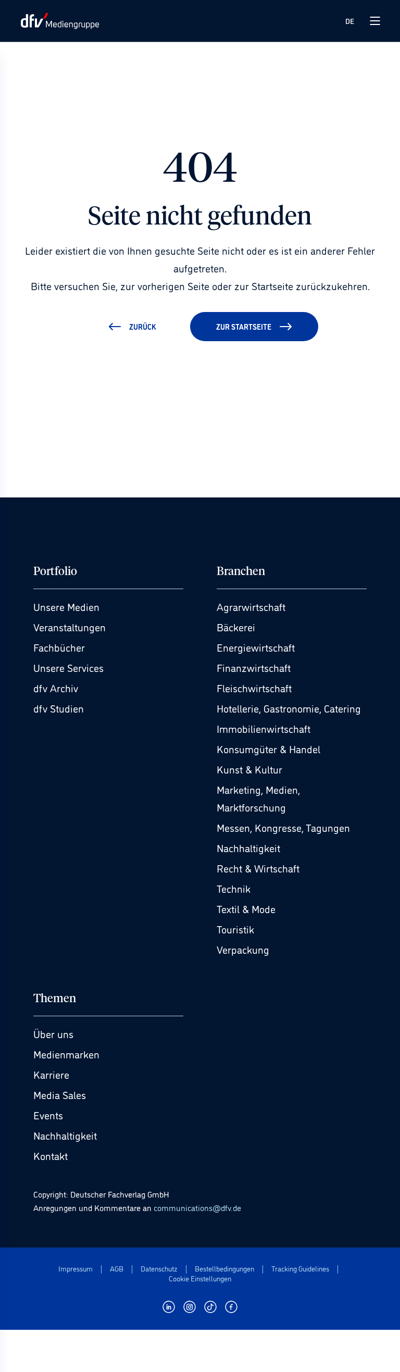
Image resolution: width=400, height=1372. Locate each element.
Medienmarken (66, 1053)
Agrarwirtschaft (251, 606)
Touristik (235, 928)
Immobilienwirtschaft (263, 728)
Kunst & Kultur (249, 769)
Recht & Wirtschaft (258, 867)
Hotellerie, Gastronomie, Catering (289, 708)
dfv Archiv (55, 687)
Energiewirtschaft (256, 647)
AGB (116, 1268)
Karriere (51, 1074)
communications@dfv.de (197, 1207)
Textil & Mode (246, 908)
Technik (234, 888)
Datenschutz (159, 1268)
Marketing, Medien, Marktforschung (258, 798)
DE (349, 21)
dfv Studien (58, 708)
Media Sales (59, 1094)
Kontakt (50, 1155)
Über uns (53, 1033)
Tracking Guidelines (300, 1268)
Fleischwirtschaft (254, 687)
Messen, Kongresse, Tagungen (283, 827)
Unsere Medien (66, 606)
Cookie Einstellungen (200, 1278)
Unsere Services (68, 667)
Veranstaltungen (69, 626)
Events (48, 1114)
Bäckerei (236, 626)
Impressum (75, 1268)
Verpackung (243, 949)
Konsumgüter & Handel (268, 748)
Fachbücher (59, 647)
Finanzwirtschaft (254, 667)
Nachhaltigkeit (248, 847)
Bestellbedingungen (224, 1268)
